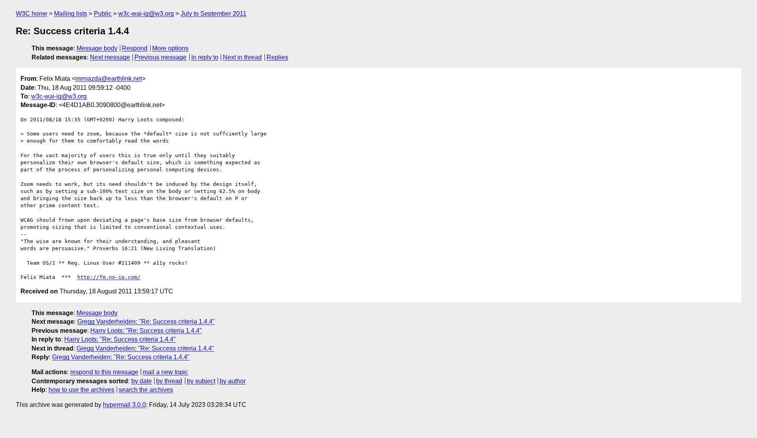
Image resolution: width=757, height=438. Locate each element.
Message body (96, 48)
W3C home (31, 13)
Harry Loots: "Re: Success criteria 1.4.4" (146, 330)
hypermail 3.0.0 (124, 404)
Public (103, 13)
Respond (134, 48)
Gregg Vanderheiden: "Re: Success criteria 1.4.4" (146, 321)
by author (233, 381)
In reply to (204, 57)
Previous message (160, 57)
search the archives (146, 389)
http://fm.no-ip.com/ (108, 277)
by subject (201, 381)
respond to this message (104, 372)
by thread (169, 381)
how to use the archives (81, 389)
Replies (277, 57)
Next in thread (242, 57)
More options (170, 48)
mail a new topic (165, 372)
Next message (110, 57)
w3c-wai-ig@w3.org (146, 13)
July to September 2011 (213, 13)
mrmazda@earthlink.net (108, 78)
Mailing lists (70, 13)
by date (141, 381)
